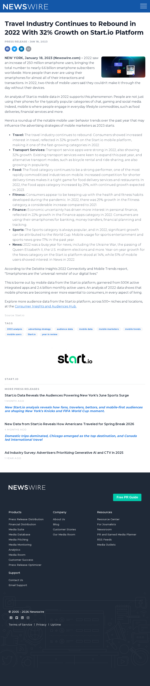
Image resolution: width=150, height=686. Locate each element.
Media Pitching (18, 539)
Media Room (17, 554)
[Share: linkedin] (22, 49)
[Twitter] (16, 617)
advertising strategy (39, 329)
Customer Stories (64, 529)
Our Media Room (64, 534)
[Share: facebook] (7, 49)
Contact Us (16, 580)
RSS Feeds (104, 539)
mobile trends (133, 329)
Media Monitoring (20, 544)
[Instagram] (28, 617)
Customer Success (21, 559)
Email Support (18, 585)
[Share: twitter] (14, 49)
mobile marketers (109, 329)
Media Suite (16, 529)
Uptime (55, 624)
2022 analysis (14, 329)
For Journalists (106, 524)
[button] (143, 6)
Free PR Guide (127, 497)
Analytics (14, 549)
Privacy (41, 624)
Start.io (32, 334)
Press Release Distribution (26, 519)
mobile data (86, 329)
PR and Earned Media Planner (116, 534)
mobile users (14, 334)
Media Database (19, 534)
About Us (59, 519)
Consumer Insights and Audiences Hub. (46, 306)
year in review (49, 334)
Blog (56, 524)
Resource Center (108, 519)
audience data (65, 329)
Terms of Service (20, 624)
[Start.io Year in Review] (123, 67)
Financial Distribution (22, 524)
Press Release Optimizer (25, 564)
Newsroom (104, 529)
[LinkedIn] (22, 617)
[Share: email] (28, 49)
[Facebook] (11, 617)
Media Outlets (106, 544)
